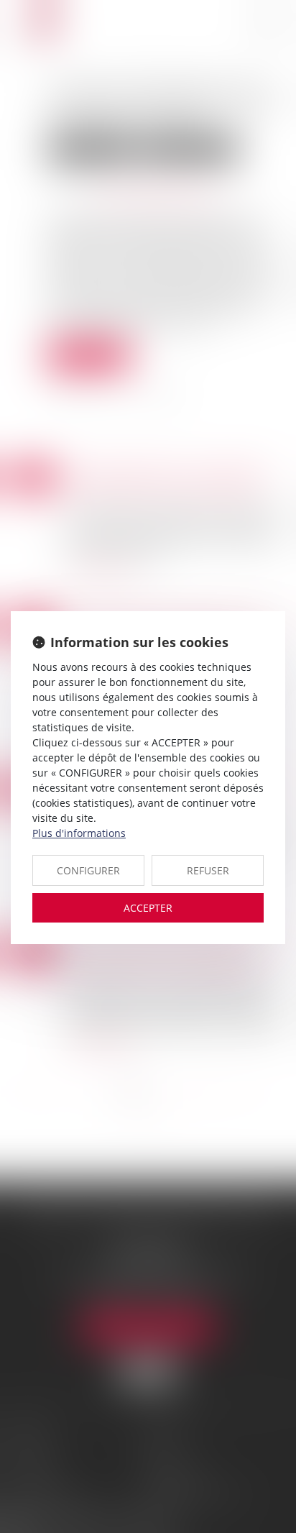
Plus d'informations (79, 833)
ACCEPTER (148, 908)
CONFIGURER (88, 870)
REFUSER (208, 870)
